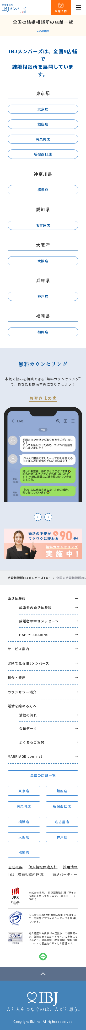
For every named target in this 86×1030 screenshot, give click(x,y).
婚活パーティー (65, 874)
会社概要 (15, 866)
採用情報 (70, 866)
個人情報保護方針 (43, 866)
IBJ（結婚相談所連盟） (27, 874)
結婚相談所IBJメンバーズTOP (29, 577)
